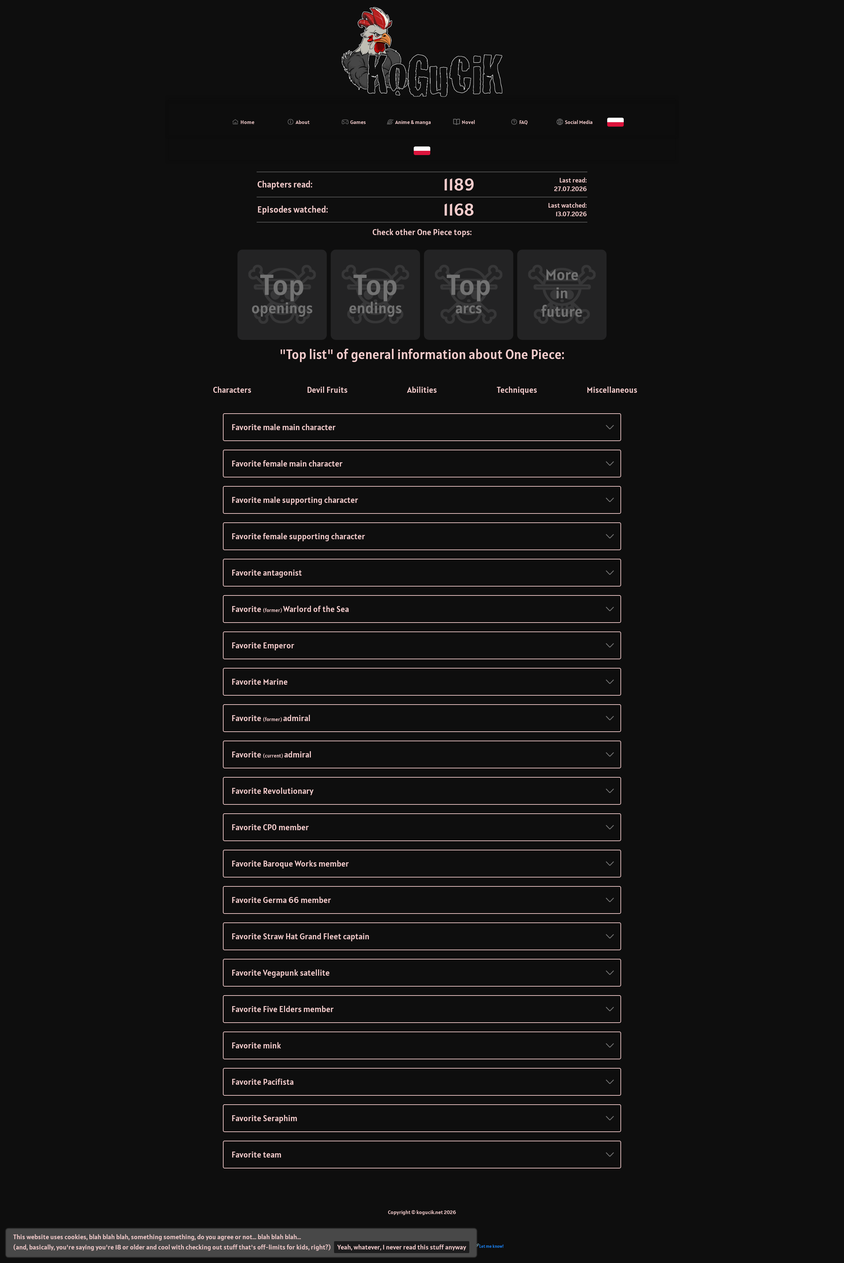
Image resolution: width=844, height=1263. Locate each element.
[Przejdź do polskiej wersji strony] (615, 122)
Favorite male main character (284, 427)
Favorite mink (256, 1045)
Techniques (517, 390)
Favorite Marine (260, 681)
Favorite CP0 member (270, 827)
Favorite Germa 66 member (281, 900)
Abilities (422, 390)
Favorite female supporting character (298, 536)
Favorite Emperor (263, 645)
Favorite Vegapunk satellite (281, 972)
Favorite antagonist (267, 572)
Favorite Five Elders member (283, 1009)
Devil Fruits (327, 390)
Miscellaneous (612, 390)
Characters (232, 390)
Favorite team (256, 1154)
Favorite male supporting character (295, 500)
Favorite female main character (287, 463)
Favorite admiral (271, 718)
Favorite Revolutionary (273, 791)
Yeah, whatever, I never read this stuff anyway (401, 1247)
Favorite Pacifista (263, 1082)
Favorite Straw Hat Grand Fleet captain (300, 936)
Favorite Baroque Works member (290, 863)
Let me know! (491, 1246)
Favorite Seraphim (264, 1118)
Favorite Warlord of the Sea (290, 609)
